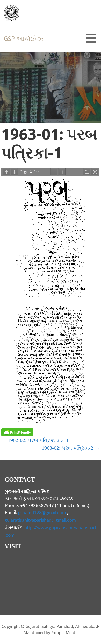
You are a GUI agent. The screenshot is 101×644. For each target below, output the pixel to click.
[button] (92, 38)
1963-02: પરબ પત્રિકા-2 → (71, 448)
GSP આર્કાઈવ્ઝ (24, 38)
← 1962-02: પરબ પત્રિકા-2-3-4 (34, 440)
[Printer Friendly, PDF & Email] (17, 432)
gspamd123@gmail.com (42, 512)
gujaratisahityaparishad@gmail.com (40, 520)
